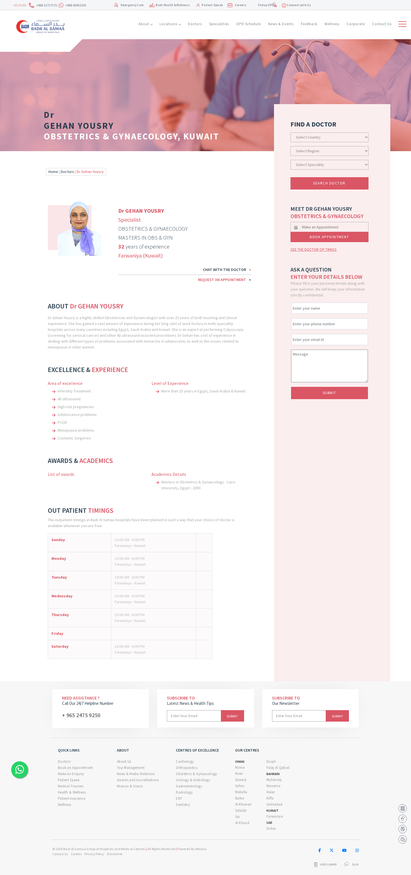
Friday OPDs (267, 5)
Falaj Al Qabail (278, 767)
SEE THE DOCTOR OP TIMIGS (313, 249)
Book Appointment (329, 237)
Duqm (271, 761)
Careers (240, 5)
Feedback (309, 24)
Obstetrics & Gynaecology (196, 773)
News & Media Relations (136, 773)
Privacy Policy (94, 854)
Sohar (240, 785)
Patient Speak (212, 5)
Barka (239, 798)
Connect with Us (298, 5)
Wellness (332, 24)
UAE (269, 822)
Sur (237, 816)
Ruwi (239, 773)
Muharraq (274, 779)
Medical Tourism (71, 786)
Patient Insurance (71, 798)
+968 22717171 (47, 5)
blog (355, 864)
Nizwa (240, 767)
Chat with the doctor (227, 269)
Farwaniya (274, 816)
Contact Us (382, 24)
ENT (179, 798)
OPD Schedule (248, 24)
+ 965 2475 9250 (81, 715)
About (143, 24)
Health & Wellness (72, 792)
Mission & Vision (130, 786)
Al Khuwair (243, 804)
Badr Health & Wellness (173, 5)
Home (53, 171)
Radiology (184, 792)
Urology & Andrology (193, 780)
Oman (239, 761)
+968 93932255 (75, 5)
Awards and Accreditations (138, 780)
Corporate (356, 24)
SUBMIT (329, 392)
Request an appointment (224, 279)
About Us (124, 761)
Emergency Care (132, 5)
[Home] (42, 25)
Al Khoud (242, 822)
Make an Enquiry (71, 773)
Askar (270, 792)
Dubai (271, 828)
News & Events (281, 24)
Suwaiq (241, 779)
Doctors (195, 24)
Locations (168, 24)
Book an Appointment (75, 767)
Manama (273, 785)
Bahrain (273, 774)
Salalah (241, 810)
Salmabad (274, 804)
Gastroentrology (189, 786)
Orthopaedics (186, 767)
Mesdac (201, 849)
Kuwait (272, 810)
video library (328, 864)
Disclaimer (114, 854)
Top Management (131, 767)
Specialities (219, 24)
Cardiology (185, 761)
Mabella (241, 792)
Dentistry (183, 804)
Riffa (270, 798)
